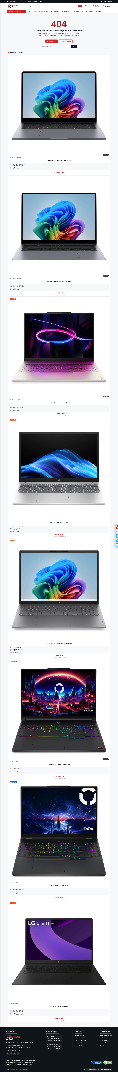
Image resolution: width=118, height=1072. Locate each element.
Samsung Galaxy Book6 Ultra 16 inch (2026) (59, 160)
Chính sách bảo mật (80, 1043)
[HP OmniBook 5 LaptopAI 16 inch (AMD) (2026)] (59, 589)
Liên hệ (99, 11)
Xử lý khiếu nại (78, 1045)
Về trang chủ (52, 41)
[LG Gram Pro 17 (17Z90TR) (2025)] (59, 952)
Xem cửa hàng (67, 41)
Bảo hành (66, 11)
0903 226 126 (26, 1047)
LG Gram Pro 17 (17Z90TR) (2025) (59, 1006)
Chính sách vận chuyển (80, 1040)
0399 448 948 (16, 1050)
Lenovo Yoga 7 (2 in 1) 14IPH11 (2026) (59, 402)
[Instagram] (11, 1053)
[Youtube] (14, 1053)
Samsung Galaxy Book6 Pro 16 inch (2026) (59, 281)
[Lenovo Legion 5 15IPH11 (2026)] (59, 831)
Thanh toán (56, 11)
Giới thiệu (90, 11)
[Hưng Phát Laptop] (17, 6)
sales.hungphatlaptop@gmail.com (16, 1045)
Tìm (80, 6)
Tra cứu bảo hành (104, 1038)
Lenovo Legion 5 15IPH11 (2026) (59, 885)
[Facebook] (7, 1053)
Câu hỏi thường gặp (105, 1043)
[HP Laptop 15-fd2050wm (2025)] (59, 468)
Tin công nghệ (44, 11)
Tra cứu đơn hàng (78, 11)
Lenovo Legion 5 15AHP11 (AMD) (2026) (59, 764)
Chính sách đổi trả (79, 1038)
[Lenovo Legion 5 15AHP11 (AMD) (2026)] (59, 710)
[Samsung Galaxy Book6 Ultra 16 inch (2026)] (59, 106)
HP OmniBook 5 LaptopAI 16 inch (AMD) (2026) (59, 643)
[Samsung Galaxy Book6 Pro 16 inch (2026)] (59, 226)
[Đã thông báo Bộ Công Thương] (96, 1062)
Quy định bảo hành (80, 1035)
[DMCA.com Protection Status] (107, 1062)
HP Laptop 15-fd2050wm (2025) (59, 523)
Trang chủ (33, 11)
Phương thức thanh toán (106, 1035)
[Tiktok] (18, 1053)
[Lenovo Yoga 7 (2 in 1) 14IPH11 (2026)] (59, 347)
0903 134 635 (18, 1047)
